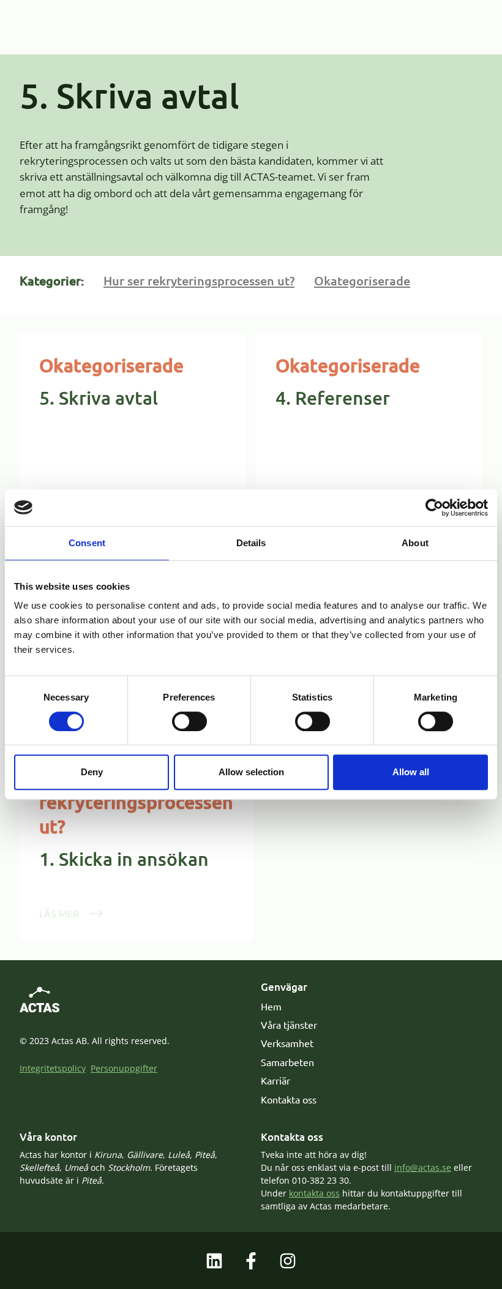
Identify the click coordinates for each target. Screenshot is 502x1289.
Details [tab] (251, 543)
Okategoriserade (362, 280)
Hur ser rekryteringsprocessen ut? (198, 280)
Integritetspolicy (53, 1068)
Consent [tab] (87, 543)
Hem (271, 1006)
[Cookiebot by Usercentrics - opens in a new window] (434, 507)
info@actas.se (422, 1167)
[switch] (189, 721)
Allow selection (251, 772)
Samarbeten (287, 1062)
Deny (92, 772)
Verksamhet (287, 1043)
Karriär (275, 1080)
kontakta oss (314, 1193)
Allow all (410, 772)
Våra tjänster (289, 1024)
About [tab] (415, 543)
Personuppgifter (124, 1068)
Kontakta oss (289, 1099)
